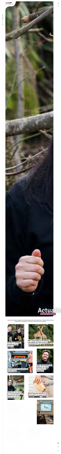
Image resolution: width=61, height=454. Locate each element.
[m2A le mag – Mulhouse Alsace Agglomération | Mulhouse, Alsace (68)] (12, 3)
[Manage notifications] (58, 443)
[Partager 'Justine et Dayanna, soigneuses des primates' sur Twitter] (58, 447)
